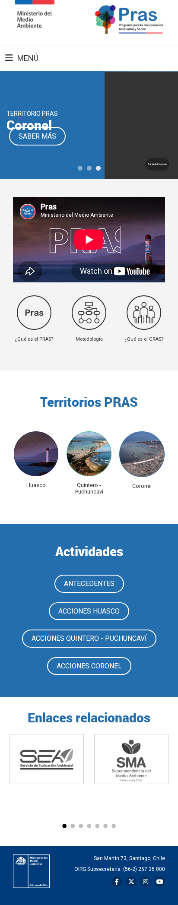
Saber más (37, 136)
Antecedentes (89, 583)
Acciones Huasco (89, 611)
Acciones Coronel (89, 666)
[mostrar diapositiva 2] (89, 168)
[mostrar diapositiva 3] (98, 168)
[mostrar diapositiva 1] (80, 168)
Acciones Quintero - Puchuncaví (89, 638)
